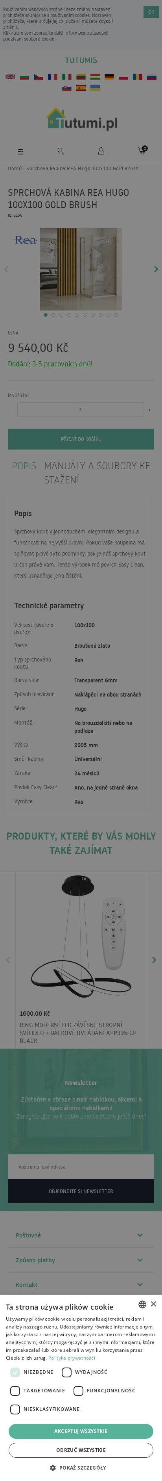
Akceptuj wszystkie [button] (80, 1431)
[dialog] (81, 1388)
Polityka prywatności (71, 1358)
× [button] (153, 1304)
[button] (81, 1467)
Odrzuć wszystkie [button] (81, 1450)
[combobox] (142, 1304)
